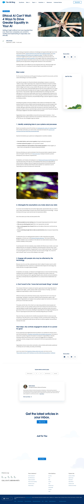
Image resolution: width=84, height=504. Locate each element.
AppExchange (71, 477)
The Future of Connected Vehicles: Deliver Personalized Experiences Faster (11, 459)
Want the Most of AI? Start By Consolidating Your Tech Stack (72, 91)
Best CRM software (31, 477)
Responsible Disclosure (36, 501)
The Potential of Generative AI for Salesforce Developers (71, 458)
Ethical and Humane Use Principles (47, 160)
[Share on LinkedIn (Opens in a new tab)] (64, 57)
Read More (42, 393)
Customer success (31, 483)
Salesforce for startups (72, 485)
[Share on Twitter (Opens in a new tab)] (68, 57)
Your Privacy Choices (62, 501)
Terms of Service (20, 501)
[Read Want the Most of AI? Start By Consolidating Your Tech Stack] (69, 87)
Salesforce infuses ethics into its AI (35, 351)
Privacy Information (28, 501)
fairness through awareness (37, 238)
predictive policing (20, 58)
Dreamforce (71, 479)
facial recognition (31, 58)
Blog (49, 479)
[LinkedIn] (9, 477)
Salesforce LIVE (71, 483)
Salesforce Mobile (72, 475)
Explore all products (31, 479)
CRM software (71, 481)
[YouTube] (15, 477)
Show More (42, 458)
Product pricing (30, 485)
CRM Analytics (6, 11)
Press (49, 477)
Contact (46, 501)
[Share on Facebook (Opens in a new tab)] (71, 57)
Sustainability (50, 487)
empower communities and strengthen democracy (39, 334)
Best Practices (47, 373)
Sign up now (42, 422)
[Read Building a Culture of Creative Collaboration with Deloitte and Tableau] (69, 99)
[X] (6, 477)
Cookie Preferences (52, 501)
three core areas (36, 153)
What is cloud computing (32, 481)
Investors (49, 489)
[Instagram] (12, 477)
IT (36, 373)
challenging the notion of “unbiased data (46, 128)
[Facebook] (3, 477)
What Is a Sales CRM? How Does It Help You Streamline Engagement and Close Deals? (31, 459)
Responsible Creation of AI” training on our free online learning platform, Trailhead (36, 353)
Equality (55, 373)
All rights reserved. (29, 497)
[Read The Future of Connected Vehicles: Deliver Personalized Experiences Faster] (11, 451)
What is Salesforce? (31, 475)
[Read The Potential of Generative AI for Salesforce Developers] (72, 451)
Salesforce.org (50, 485)
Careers (49, 481)
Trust (49, 483)
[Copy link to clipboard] (75, 57)
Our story (50, 475)
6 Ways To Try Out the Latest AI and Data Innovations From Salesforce (52, 458)
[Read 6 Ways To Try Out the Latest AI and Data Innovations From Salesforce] (52, 451)
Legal (49, 491)
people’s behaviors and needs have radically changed (38, 53)
